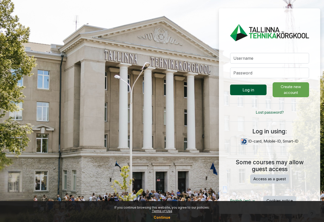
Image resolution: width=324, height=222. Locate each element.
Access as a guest (269, 178)
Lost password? (270, 112)
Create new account (291, 89)
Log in (248, 89)
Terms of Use (162, 211)
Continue (162, 217)
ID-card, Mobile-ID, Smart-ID (272, 141)
